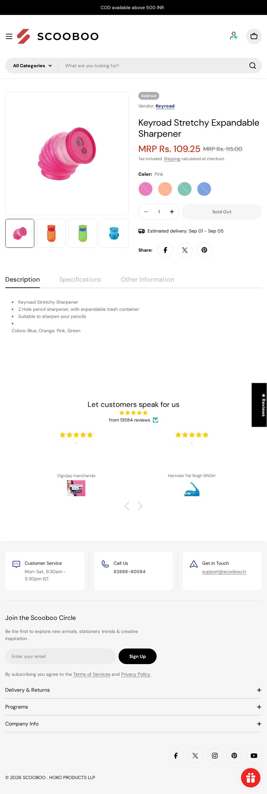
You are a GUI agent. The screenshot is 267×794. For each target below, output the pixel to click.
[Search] (253, 65)
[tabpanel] (133, 319)
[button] (128, 505)
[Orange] (165, 189)
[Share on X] (185, 250)
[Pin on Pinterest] (204, 250)
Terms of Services (91, 674)
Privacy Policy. (136, 674)
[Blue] (204, 189)
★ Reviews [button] (264, 404)
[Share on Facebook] (165, 250)
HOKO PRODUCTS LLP (72, 777)
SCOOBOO (35, 777)
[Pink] (145, 189)
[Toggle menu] (9, 36)
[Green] (184, 189)
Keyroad (165, 106)
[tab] (22, 281)
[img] (133, 412)
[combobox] (133, 65)
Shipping (172, 158)
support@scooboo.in (224, 571)
